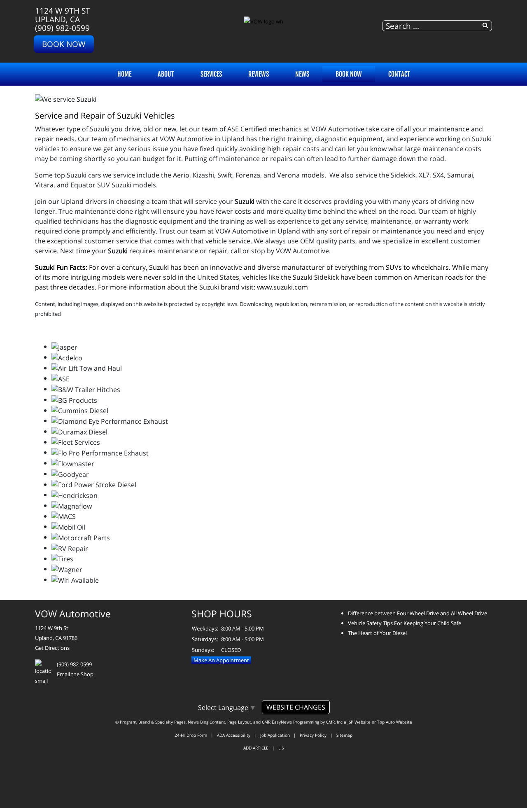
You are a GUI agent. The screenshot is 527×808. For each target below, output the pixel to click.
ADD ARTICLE (255, 748)
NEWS (302, 74)
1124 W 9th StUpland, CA (62, 15)
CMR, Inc (334, 722)
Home (124, 74)
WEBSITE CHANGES (295, 707)
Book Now (64, 43)
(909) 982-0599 (62, 27)
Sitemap (344, 735)
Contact (399, 74)
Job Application (275, 735)
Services (211, 74)
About (166, 74)
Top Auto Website (394, 722)
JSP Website (359, 722)
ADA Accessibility (233, 735)
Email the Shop (75, 674)
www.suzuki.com (282, 287)
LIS (281, 748)
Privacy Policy (313, 735)
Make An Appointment (221, 660)
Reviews (258, 74)
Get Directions (52, 648)
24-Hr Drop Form (191, 735)
